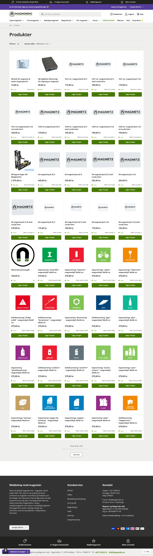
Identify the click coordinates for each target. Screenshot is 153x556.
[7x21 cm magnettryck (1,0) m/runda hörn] (22, 111)
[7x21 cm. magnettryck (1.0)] (130, 64)
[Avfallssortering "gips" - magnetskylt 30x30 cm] (103, 302)
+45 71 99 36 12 (101, 552)
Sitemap (70, 515)
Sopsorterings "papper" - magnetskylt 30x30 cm (75, 419)
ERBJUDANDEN (109, 20)
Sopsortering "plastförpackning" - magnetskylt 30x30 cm (20, 370)
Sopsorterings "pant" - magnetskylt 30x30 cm (128, 369)
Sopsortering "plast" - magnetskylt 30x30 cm (101, 419)
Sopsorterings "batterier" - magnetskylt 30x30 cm (76, 271)
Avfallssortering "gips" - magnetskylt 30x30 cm (101, 318)
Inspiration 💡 (137, 20)
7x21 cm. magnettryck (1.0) (130, 79)
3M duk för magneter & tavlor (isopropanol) (20, 80)
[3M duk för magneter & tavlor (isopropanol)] (22, 64)
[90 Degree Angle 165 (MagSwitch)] (22, 159)
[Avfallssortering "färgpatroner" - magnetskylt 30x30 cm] (130, 403)
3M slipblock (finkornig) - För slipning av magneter (48, 80)
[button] (140, 14)
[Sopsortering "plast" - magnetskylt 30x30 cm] (103, 403)
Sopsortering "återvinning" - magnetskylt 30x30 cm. (76, 318)
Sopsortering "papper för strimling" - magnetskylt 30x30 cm (48, 420)
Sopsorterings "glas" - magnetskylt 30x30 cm (128, 318)
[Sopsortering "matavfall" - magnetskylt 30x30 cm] (49, 255)
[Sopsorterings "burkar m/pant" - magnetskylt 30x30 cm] (103, 352)
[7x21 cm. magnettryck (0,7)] (76, 64)
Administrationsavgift (20, 270)
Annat (95, 20)
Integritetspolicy (73, 520)
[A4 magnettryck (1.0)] (130, 159)
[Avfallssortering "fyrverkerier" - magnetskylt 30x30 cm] (49, 302)
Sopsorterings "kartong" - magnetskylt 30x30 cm (21, 419)
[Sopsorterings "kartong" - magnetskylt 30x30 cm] (22, 403)
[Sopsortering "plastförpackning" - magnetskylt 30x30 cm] (22, 352)
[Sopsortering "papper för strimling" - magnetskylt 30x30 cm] (49, 403)
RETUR (70, 490)
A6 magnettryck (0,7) (46, 222)
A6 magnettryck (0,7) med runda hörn (75, 223)
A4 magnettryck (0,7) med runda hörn (102, 175)
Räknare (120, 20)
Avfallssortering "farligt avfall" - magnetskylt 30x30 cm (22, 320)
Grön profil (71, 503)
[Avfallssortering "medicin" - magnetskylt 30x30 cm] (49, 352)
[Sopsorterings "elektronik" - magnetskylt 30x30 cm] (130, 255)
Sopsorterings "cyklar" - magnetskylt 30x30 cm (101, 271)
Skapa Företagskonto (119, 7)
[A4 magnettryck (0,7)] (76, 159)
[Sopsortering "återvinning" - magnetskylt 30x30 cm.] (76, 302)
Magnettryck (66, 20)
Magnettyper (72, 507)
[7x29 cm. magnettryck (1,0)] (103, 111)
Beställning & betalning (76, 499)
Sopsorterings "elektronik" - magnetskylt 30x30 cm (130, 271)
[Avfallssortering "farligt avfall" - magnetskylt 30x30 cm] (22, 302)
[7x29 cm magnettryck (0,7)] (49, 111)
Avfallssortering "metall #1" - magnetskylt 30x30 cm (76, 369)
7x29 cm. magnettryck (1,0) (103, 127)
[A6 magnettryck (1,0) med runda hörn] (130, 207)
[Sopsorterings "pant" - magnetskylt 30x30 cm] (130, 352)
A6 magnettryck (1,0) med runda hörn (129, 223)
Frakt (69, 511)
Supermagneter (15, 20)
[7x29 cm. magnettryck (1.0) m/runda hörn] (130, 111)
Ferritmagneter (33, 20)
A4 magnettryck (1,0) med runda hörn (21, 223)
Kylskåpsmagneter (51, 20)
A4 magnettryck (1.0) (127, 174)
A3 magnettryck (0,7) (46, 174)
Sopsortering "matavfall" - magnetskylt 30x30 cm (49, 271)
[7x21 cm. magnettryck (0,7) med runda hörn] (103, 64)
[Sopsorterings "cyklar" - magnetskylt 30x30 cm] (103, 255)
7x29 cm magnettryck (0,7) (49, 127)
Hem (10, 25)
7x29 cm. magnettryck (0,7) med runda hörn (76, 128)
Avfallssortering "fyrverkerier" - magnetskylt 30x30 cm (49, 320)
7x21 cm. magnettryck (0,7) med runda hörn (103, 80)
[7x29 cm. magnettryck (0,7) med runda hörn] (76, 111)
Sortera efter (29, 44)
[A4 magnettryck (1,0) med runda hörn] (22, 207)
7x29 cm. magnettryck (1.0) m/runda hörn (130, 128)
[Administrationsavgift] (22, 255)
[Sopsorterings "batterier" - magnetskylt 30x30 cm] (76, 255)
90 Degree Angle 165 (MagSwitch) (19, 175)
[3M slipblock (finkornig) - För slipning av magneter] (49, 64)
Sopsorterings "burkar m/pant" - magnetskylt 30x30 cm (101, 370)
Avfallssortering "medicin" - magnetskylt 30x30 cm (49, 369)
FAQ (128, 20)
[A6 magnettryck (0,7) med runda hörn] (76, 207)
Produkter (17, 25)
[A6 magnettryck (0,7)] (49, 207)
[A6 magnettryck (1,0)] (103, 207)
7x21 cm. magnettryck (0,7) (76, 79)
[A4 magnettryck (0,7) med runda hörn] (103, 159)
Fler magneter (82, 20)
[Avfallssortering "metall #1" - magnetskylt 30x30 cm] (76, 352)
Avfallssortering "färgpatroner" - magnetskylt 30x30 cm (128, 420)
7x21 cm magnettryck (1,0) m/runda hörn (22, 128)
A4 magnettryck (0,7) (73, 174)
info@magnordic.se (117, 552)
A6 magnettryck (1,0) (100, 222)
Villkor (69, 495)
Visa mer (76, 455)
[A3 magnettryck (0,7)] (49, 159)
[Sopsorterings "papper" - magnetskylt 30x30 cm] (76, 403)
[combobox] (70, 14)
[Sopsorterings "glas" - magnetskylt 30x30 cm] (130, 302)
